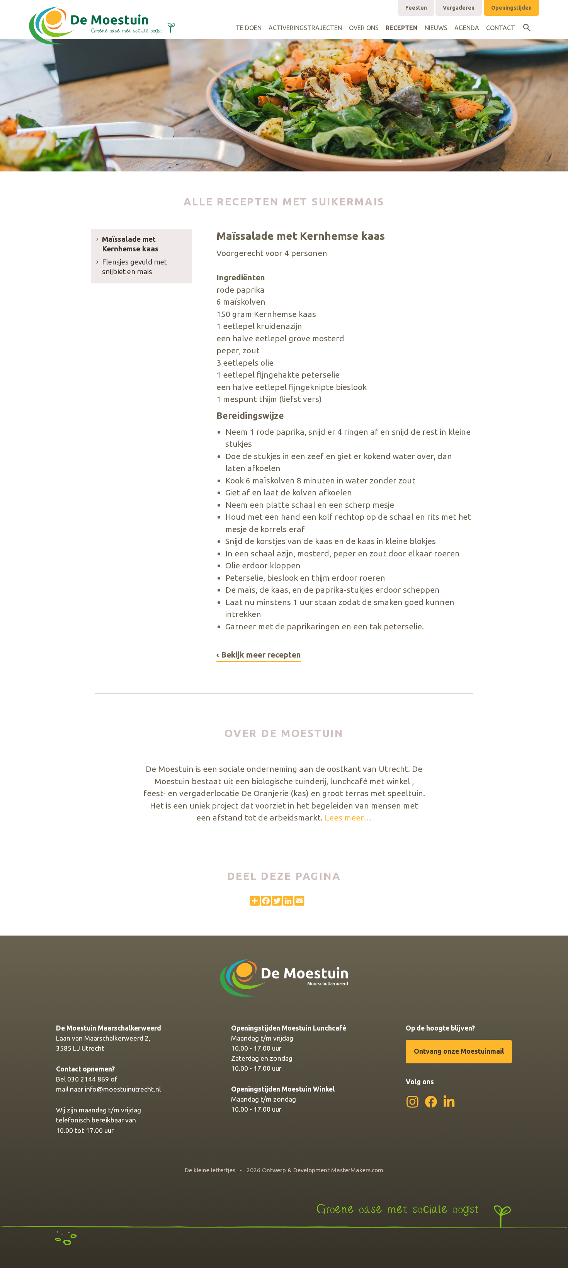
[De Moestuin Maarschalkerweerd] (102, 18)
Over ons (364, 27)
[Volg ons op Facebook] (431, 1102)
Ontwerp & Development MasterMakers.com (322, 1169)
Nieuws (436, 27)
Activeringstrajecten (305, 27)
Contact (500, 27)
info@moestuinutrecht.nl (123, 1089)
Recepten (402, 27)
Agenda (466, 27)
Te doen (249, 27)
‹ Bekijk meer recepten (258, 654)
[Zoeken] (527, 27)
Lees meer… (348, 817)
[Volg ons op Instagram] (412, 1102)
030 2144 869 (88, 1079)
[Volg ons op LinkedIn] (449, 1101)
